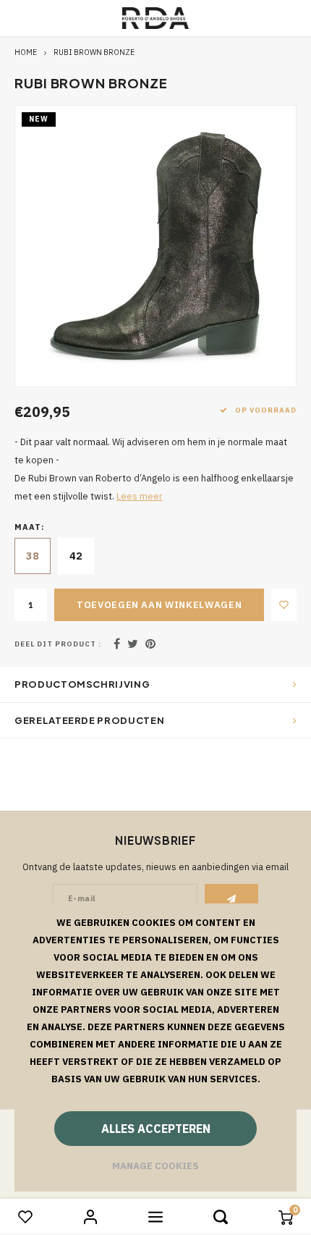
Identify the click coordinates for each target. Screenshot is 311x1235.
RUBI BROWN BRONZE (94, 52)
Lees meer (139, 496)
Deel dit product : (57, 644)
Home (25, 52)
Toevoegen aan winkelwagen (159, 605)
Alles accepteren (155, 1128)
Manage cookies (155, 1166)
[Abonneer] (232, 898)
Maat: (30, 527)
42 (76, 555)
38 (33, 555)
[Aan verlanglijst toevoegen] (284, 605)
